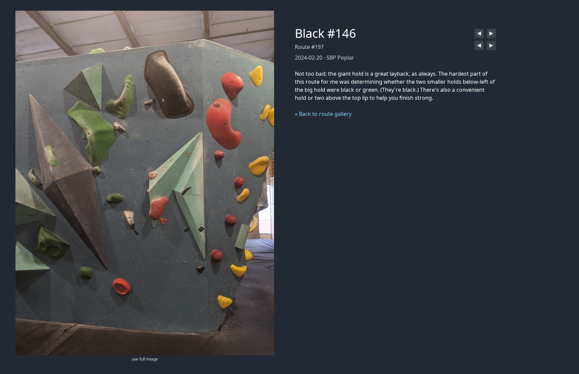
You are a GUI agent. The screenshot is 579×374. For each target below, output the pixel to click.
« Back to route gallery (323, 114)
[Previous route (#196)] (479, 45)
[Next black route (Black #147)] (491, 33)
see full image (145, 359)
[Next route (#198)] (491, 45)
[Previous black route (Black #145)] (479, 33)
